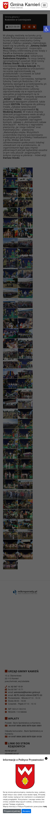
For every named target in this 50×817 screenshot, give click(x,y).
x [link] (46, 758)
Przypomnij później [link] (12, 811)
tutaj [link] (45, 806)
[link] (46, 29)
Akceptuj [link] (26, 811)
